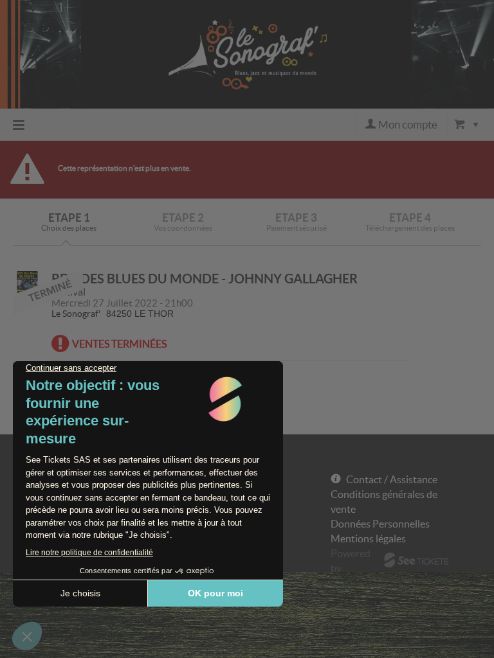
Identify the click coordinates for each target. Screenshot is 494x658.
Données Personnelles (380, 523)
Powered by (350, 560)
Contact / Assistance (391, 479)
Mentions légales (368, 538)
